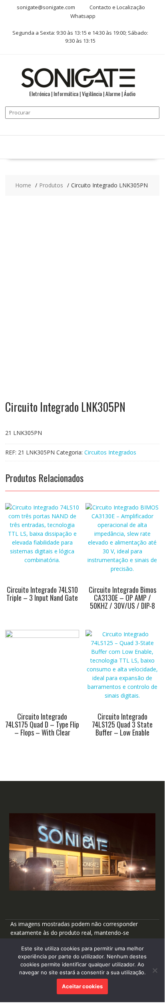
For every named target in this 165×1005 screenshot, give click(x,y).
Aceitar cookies (82, 986)
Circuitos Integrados (110, 452)
